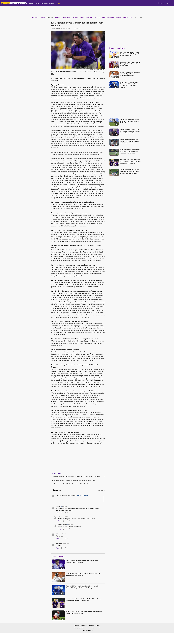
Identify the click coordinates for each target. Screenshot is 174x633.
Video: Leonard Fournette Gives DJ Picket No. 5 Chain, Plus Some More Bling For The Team (83, 599)
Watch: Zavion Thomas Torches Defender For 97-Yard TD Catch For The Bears (129, 121)
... (64, 2)
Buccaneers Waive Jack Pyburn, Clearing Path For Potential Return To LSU (130, 63)
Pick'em (51, 3)
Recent (102, 490)
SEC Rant (97, 17)
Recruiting (44, 3)
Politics (82, 17)
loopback (58, 506)
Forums (37, 3)
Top (99, 490)
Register (168, 3)
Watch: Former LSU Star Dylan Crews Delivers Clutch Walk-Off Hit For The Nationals (129, 141)
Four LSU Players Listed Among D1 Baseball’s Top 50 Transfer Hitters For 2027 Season (130, 151)
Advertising (84, 625)
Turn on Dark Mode (87, 630)
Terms (98, 625)
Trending (43, 17)
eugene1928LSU (62, 524)
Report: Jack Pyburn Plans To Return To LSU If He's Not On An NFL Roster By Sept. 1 (84, 612)
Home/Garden (110, 17)
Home (31, 3)
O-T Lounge (75, 17)
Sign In (162, 3)
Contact (91, 625)
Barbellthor (59, 543)
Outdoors (118, 17)
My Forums (35, 17)
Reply (57, 512)
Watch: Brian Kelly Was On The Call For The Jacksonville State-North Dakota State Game (130, 131)
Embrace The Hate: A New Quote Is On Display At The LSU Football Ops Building (83, 574)
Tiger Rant (57, 17)
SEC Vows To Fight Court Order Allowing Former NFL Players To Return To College (130, 53)
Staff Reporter (56, 28)
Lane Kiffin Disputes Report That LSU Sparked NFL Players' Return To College (82, 561)
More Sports (89, 17)
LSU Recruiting (66, 17)
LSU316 (60, 516)
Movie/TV (125, 17)
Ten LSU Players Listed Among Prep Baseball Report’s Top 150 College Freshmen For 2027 (129, 171)
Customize (137, 17)
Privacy (76, 625)
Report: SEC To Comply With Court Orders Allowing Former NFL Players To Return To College (82, 587)
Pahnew (58, 534)
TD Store (58, 3)
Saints (103, 17)
